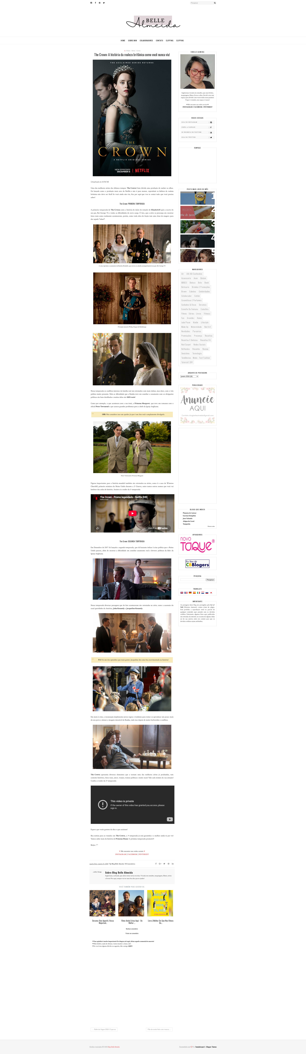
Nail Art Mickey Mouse (192, 223)
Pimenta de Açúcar (189, 513)
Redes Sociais (200, 344)
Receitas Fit (205, 340)
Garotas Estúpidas (189, 516)
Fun (182, 318)
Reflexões (185, 349)
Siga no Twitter (189, 137)
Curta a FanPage (188, 127)
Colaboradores (146, 40)
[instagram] (91, 3)
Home (123, 40)
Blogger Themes (211, 1047)
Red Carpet (186, 344)
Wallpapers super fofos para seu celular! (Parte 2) (196, 196)
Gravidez (190, 318)
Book (207, 282)
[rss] (108, 3)
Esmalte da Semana (189, 309)
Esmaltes (205, 309)
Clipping (169, 40)
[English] (182, 593)
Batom (203, 278)
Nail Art (208, 326)
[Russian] (207, 593)
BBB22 (184, 282)
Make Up (185, 326)
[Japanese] (211, 593)
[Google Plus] (160, 864)
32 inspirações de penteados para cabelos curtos (195, 254)
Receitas (209, 335)
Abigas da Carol (188, 521)
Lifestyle (205, 322)
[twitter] (104, 3)
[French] (186, 593)
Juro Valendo (187, 518)
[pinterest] (99, 3)
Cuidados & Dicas (188, 304)
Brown (184, 291)
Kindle (195, 322)
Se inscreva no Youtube (192, 132)
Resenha (196, 349)
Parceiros (197, 331)
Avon (196, 278)
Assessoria (186, 278)
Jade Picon (185, 322)
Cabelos (192, 291)
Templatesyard (200, 1047)
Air (182, 273)
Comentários (130, 864)
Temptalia (186, 524)
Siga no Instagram (189, 122)
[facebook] (95, 3)
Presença (198, 335)
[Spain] (195, 593)
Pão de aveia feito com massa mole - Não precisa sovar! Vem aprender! (196, 212)
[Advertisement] (132, 1005)
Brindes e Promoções (201, 287)
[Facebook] (156, 864)
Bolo (200, 282)
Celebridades (204, 291)
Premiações (186, 335)
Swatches (185, 353)
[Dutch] (203, 593)
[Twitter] (164, 864)
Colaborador (186, 295)
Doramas (203, 304)
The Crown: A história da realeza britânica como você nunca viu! (196, 240)
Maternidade (196, 326)
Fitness (207, 313)
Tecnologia (197, 353)
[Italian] (199, 593)
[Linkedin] (173, 864)
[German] (191, 593)
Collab (197, 295)
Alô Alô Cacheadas (194, 273)
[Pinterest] (168, 864)
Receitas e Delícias (189, 340)
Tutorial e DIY (187, 362)
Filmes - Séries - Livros (133, 51)
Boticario (185, 287)
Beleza (192, 282)
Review (205, 349)
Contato (159, 40)
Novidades (185, 331)
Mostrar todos (211, 526)
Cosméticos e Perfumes (191, 300)
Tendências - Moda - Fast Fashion (195, 357)
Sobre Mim (132, 40)
